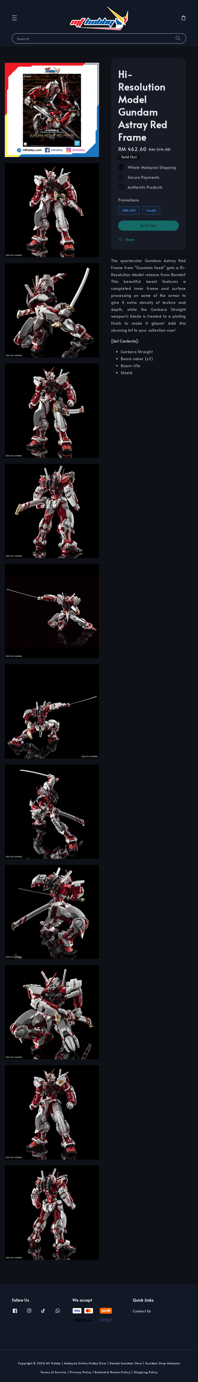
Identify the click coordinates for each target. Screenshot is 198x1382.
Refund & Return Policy (112, 1372)
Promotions (128, 199)
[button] (14, 18)
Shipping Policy (146, 1372)
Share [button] (129, 239)
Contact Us (142, 1311)
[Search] (178, 38)
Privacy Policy (80, 1372)
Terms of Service (53, 1372)
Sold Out (149, 225)
